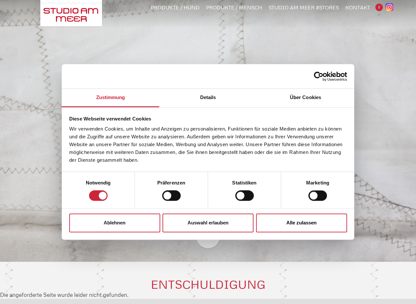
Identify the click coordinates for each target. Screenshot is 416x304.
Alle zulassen (301, 222)
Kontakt (357, 7)
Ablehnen (114, 222)
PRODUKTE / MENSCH (234, 7)
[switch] (171, 196)
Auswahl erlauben (208, 222)
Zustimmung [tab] (110, 97)
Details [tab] (208, 97)
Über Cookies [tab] (305, 97)
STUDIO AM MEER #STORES (303, 7)
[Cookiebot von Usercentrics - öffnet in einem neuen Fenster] (318, 76)
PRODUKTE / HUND (175, 7)
